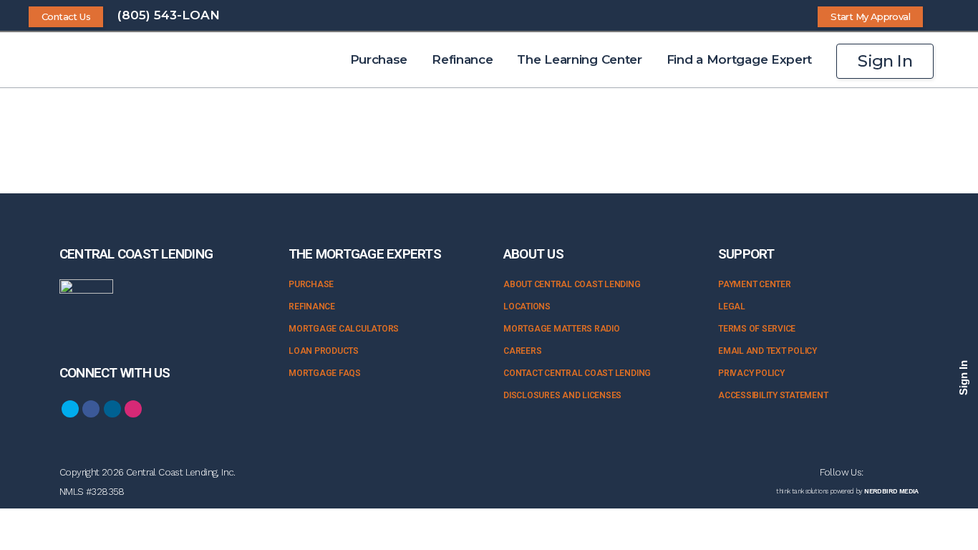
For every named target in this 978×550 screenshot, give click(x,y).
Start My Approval (870, 16)
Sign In (885, 61)
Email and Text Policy (767, 351)
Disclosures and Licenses (562, 395)
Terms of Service (756, 329)
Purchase (311, 284)
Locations (527, 306)
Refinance (312, 306)
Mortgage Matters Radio (561, 329)
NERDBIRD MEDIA (891, 491)
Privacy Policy (751, 373)
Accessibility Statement (773, 395)
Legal (731, 306)
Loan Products (324, 351)
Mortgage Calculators (344, 329)
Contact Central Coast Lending (577, 373)
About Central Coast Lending (572, 284)
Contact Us (66, 16)
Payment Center (754, 284)
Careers (522, 351)
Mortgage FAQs (325, 373)
